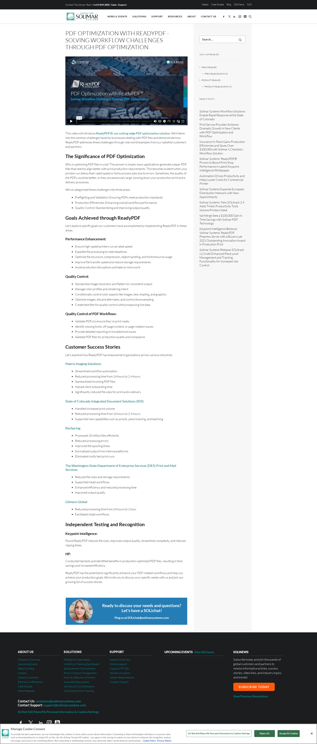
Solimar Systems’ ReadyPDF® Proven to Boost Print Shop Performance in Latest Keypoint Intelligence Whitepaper (219, 164)
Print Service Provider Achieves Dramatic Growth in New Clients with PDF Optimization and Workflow (219, 130)
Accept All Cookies (288, 733)
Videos (205, 4)
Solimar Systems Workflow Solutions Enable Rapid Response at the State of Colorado (222, 115)
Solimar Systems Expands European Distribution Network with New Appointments (221, 193)
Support (122, 4)
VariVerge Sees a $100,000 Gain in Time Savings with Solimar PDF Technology (220, 219)
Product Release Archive (218, 86)
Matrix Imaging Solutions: (83, 364)
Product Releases (211, 80)
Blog (229, 4)
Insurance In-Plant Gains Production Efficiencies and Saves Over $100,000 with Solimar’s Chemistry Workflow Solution (222, 147)
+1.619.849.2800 (101, 4)
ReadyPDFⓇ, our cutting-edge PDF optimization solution (133, 133)
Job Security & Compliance (79, 686)
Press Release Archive (216, 74)
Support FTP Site (119, 668)
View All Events (204, 652)
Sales (114, 4)
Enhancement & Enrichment (79, 668)
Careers (22, 673)
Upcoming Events (28, 664)
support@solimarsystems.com (64, 705)
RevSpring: (73, 428)
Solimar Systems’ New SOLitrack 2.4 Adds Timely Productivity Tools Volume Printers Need (221, 206)
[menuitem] (206, 4)
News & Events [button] (117, 16)
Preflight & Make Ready (77, 659)
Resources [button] (175, 16)
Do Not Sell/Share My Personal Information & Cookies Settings (58, 712)
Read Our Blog (26, 668)
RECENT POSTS (206, 99)
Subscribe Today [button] (254, 687)
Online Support (118, 664)
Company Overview (29, 659)
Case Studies (217, 4)
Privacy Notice (164, 740)
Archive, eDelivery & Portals (79, 677)
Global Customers (28, 677)
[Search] (222, 39)
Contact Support (119, 682)
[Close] (311, 733)
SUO (249, 4)
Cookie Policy (149, 740)
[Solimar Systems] (81, 16)
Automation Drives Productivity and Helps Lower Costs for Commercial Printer (222, 179)
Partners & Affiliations (30, 682)
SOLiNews (239, 4)
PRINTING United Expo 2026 (183, 674)
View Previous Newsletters (250, 696)
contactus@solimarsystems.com (58, 701)
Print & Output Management (80, 673)
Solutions (139, 16)
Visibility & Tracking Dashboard (81, 664)
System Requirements (122, 677)
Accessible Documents (76, 682)
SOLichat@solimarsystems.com (148, 617)
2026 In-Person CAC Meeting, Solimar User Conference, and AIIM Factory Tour (192, 686)
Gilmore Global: (76, 502)
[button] (224, 16)
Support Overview (120, 659)
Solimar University (120, 673)
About (191, 16)
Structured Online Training (79, 690)
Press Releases (209, 67)
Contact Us (208, 16)
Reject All (264, 733)
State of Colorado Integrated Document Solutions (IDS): (104, 401)
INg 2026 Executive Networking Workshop (191, 664)
